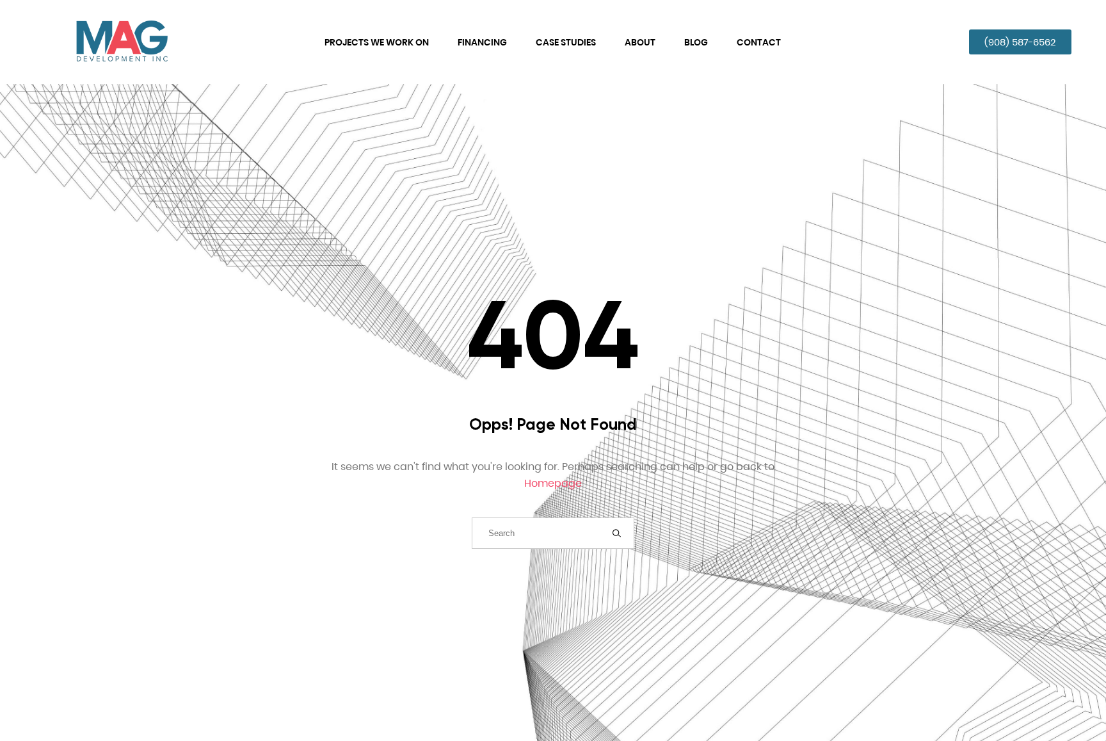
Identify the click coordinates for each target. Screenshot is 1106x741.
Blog (696, 42)
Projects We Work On (377, 42)
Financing (482, 42)
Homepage (553, 483)
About (640, 42)
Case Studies (566, 42)
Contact (759, 42)
